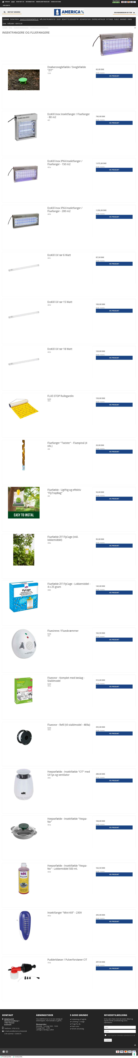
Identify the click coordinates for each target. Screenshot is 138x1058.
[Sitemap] (135, 1045)
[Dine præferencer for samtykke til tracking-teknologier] (134, 1054)
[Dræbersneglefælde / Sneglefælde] (23, 85)
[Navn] (120, 1027)
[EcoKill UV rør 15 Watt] (23, 320)
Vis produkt (114, 76)
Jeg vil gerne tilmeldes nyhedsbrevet (121, 1035)
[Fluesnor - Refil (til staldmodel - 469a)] (23, 743)
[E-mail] (120, 1031)
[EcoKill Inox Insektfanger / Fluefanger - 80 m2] (23, 132)
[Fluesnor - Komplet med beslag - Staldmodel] (23, 696)
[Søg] (12, 12)
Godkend (108, 1040)
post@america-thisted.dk (18, 1031)
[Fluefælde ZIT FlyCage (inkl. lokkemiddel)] (23, 555)
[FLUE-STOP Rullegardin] (23, 414)
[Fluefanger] (23, 461)
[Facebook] (4, 1051)
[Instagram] (7, 1051)
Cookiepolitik (18, 1056)
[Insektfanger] (23, 931)
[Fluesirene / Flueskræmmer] (23, 649)
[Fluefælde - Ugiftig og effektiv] (23, 508)
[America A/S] (69, 12)
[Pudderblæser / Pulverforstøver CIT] (23, 978)
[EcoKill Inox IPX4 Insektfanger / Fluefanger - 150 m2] (23, 179)
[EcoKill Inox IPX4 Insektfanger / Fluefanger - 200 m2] (23, 226)
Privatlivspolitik (6, 1056)
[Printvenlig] (135, 27)
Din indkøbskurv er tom (123, 12)
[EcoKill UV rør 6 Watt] (23, 273)
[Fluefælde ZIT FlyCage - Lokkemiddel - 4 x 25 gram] (23, 602)
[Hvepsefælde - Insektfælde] (23, 790)
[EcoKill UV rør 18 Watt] (23, 367)
